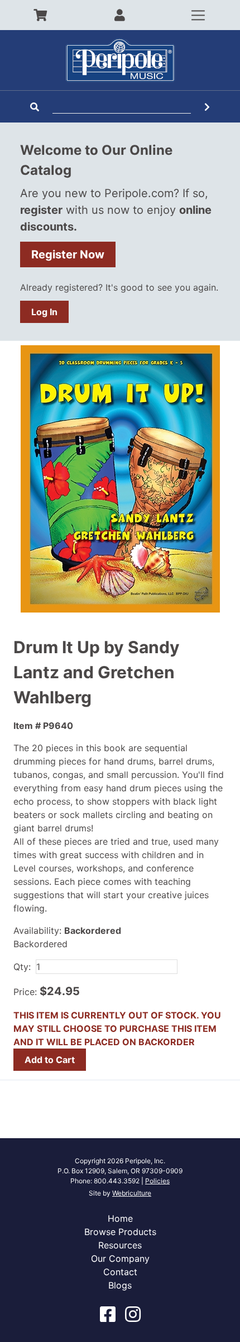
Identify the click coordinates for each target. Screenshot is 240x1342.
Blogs (120, 1285)
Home (120, 1218)
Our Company (120, 1258)
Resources (120, 1245)
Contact (120, 1271)
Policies (157, 1181)
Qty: (22, 966)
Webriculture (131, 1193)
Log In (44, 311)
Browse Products (120, 1231)
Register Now (67, 254)
